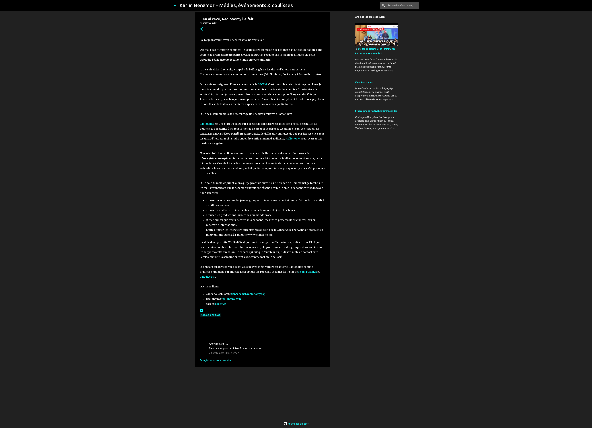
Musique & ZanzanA (210, 315)
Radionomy (207, 123)
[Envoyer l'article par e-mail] (202, 312)
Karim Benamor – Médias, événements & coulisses (236, 5)
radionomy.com (231, 298)
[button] (202, 29)
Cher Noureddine (364, 82)
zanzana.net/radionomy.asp (248, 293)
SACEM (262, 84)
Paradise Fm (207, 276)
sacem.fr (220, 303)
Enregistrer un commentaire (215, 360)
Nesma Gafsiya (307, 271)
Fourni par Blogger (297, 423)
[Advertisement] (262, 392)
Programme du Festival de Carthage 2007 (376, 111)
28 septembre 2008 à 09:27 (224, 353)
